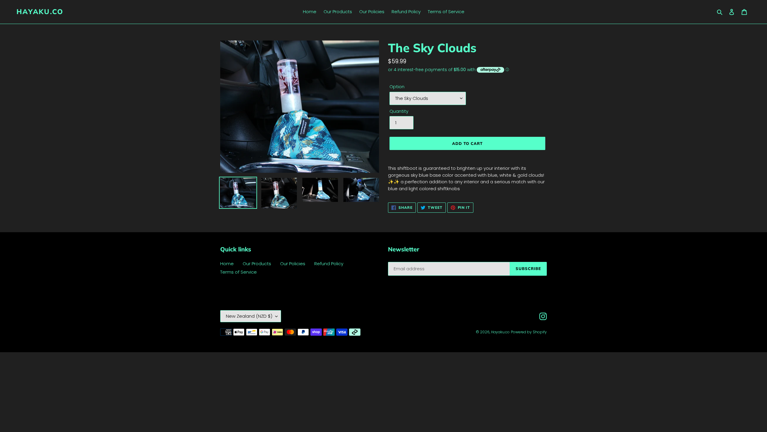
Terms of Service (238, 272)
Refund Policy (328, 263)
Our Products (257, 263)
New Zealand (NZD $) (249, 316)
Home (227, 263)
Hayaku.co (40, 12)
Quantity (398, 111)
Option (396, 86)
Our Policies (292, 263)
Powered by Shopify (529, 331)
